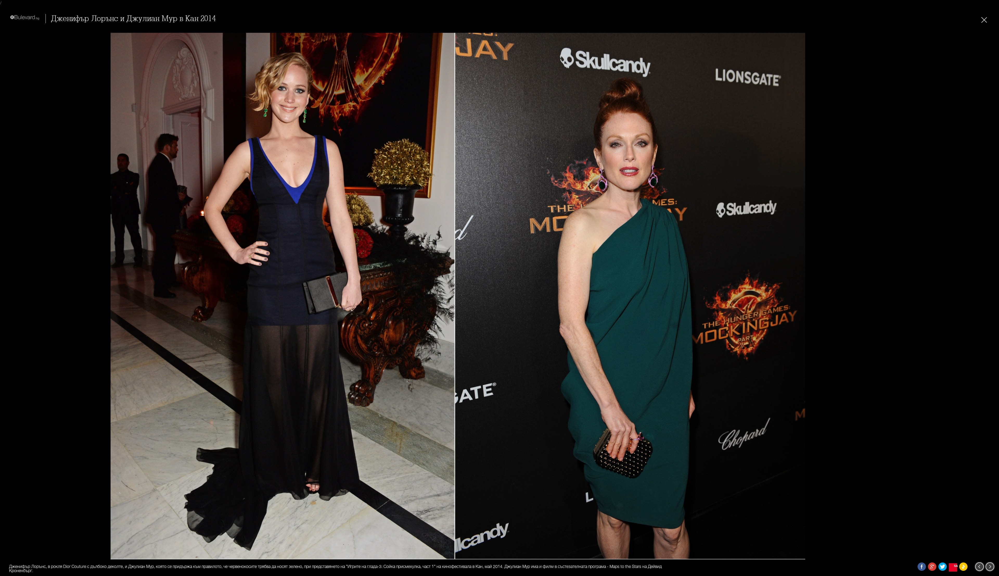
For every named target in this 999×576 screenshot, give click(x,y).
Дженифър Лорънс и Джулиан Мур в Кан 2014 (133, 18)
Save (955, 566)
